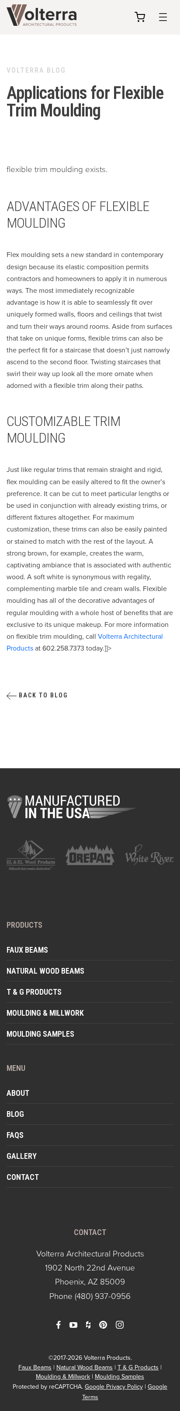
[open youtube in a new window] (73, 1324)
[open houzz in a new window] (88, 1324)
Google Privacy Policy (114, 1386)
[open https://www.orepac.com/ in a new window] (90, 855)
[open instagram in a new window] (119, 1324)
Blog (15, 1114)
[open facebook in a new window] (58, 1324)
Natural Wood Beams (45, 970)
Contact (23, 1177)
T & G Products (34, 991)
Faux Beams (27, 949)
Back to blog (42, 695)
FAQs (15, 1135)
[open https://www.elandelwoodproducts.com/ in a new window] (31, 854)
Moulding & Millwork (45, 1012)
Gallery (22, 1156)
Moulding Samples (40, 1033)
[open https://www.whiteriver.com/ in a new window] (149, 854)
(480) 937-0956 (103, 1296)
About (18, 1093)
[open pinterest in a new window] (103, 1324)
